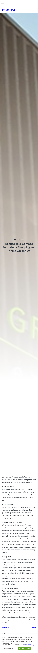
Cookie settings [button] (8, 648)
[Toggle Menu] (2, 3)
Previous (6, 627)
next (34, 627)
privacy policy (29, 645)
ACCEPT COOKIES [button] (24, 648)
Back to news (8, 10)
